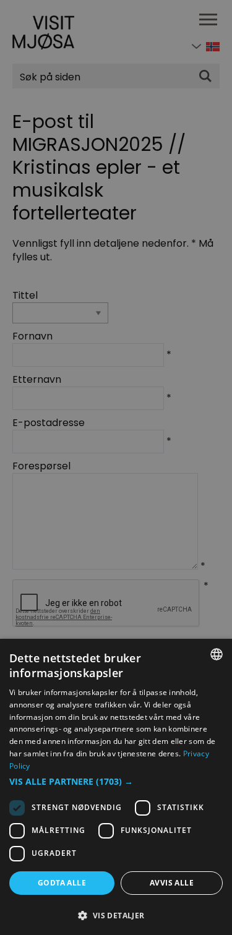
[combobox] (216, 654)
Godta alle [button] (62, 882)
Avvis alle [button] (172, 882)
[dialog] (116, 787)
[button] (116, 781)
